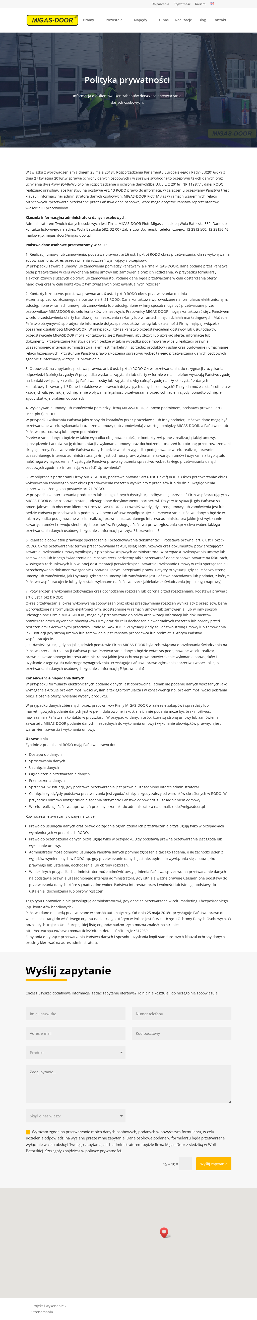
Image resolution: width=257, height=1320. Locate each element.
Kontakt (219, 20)
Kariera (200, 4)
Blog (202, 20)
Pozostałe (114, 20)
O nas (164, 20)
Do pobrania (160, 4)
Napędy (140, 20)
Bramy (88, 20)
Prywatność (182, 4)
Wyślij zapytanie (213, 1163)
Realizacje (183, 20)
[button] (165, 1232)
